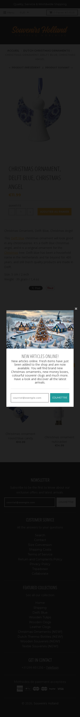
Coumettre (59, 397)
